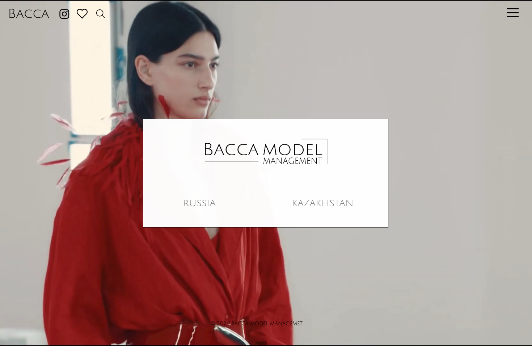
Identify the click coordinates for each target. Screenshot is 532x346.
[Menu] (511, 12)
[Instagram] (64, 13)
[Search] (100, 13)
